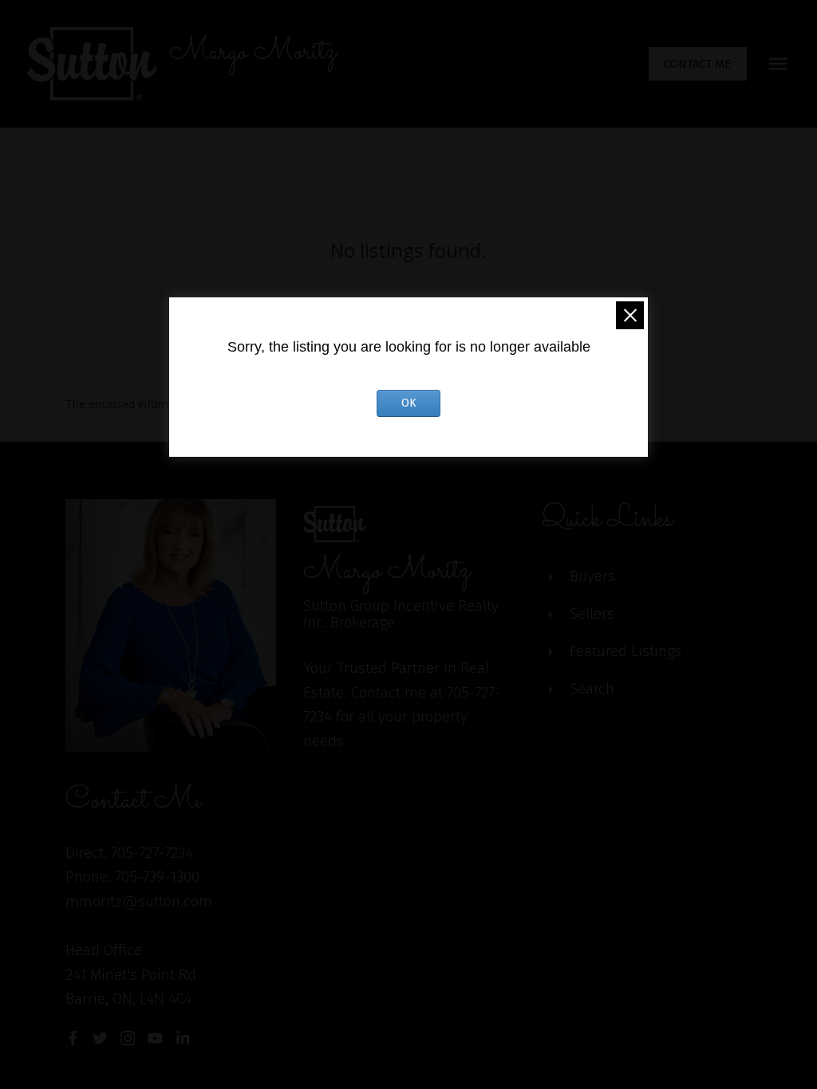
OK (408, 403)
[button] (698, 64)
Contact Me (697, 64)
